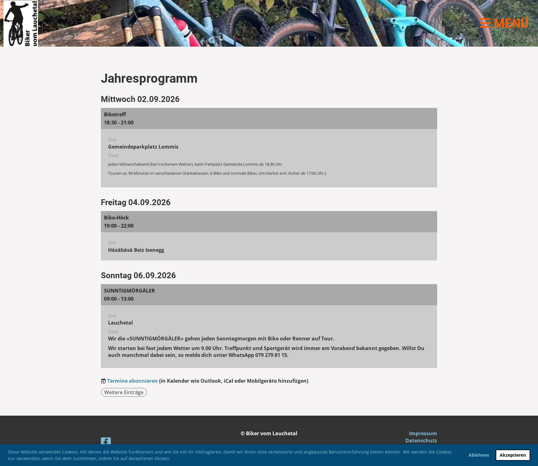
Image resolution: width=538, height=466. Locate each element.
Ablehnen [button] (479, 455)
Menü (510, 23)
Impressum (423, 433)
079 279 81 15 (271, 355)
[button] (172, 459)
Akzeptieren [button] (513, 455)
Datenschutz (421, 440)
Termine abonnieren (132, 380)
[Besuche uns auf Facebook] (106, 443)
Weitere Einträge (124, 392)
